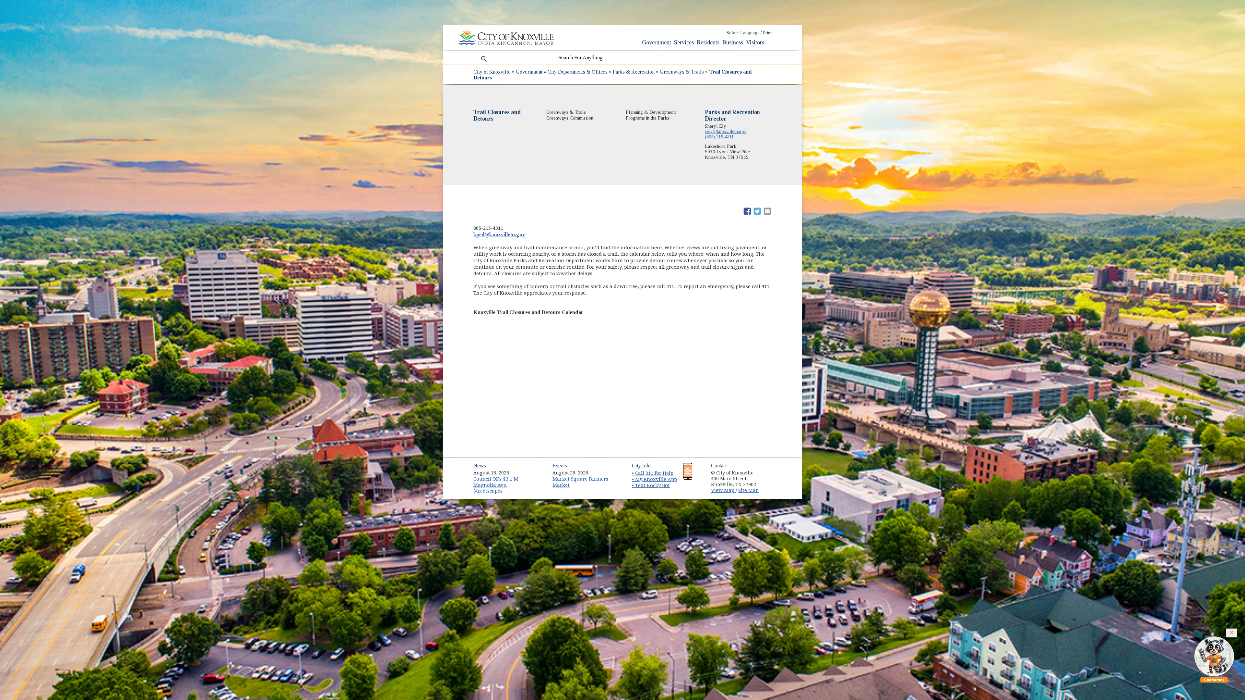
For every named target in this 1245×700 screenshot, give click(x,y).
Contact (719, 465)
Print (767, 32)
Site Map (748, 490)
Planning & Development (651, 112)
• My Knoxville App (654, 479)
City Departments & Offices (578, 72)
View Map (723, 490)
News (479, 465)
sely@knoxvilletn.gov (725, 131)
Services (684, 42)
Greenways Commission (569, 118)
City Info (641, 465)
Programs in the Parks (647, 118)
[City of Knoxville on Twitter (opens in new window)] (770, 478)
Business (732, 42)
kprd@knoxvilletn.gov (499, 234)
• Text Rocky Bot (651, 485)
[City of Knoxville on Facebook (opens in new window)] (770, 470)
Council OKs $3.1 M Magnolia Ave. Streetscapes (495, 485)
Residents (708, 42)
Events (559, 465)
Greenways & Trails (682, 72)
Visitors (755, 42)
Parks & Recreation (634, 72)
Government (656, 42)
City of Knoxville (492, 72)
